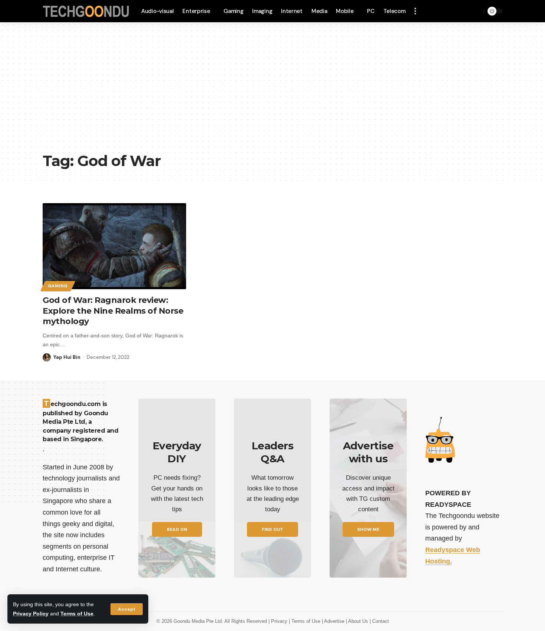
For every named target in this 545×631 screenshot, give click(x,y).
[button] (126, 609)
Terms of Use (76, 614)
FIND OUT (272, 529)
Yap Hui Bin (66, 357)
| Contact (379, 621)
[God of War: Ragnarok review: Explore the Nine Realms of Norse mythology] (114, 246)
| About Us (358, 621)
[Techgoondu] (86, 11)
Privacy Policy (31, 614)
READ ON (177, 529)
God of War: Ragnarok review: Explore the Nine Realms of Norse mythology (113, 310)
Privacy (280, 621)
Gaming (58, 286)
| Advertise (334, 621)
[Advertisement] (272, 93)
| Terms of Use (305, 621)
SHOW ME (368, 529)
